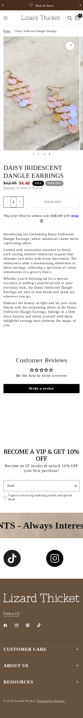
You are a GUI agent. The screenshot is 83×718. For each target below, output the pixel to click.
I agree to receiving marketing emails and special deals (40, 497)
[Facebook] (8, 625)
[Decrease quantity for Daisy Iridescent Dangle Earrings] (7, 202)
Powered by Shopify (51, 701)
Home (7, 31)
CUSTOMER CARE (25, 649)
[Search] (70, 18)
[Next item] (49, 154)
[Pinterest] (31, 625)
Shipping (9, 187)
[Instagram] (20, 625)
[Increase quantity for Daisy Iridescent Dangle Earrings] (19, 202)
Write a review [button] (41, 388)
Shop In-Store (45, 5)
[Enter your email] (75, 485)
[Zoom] (69, 46)
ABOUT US (15, 665)
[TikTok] (42, 625)
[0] (77, 18)
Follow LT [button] (11, 613)
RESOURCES (18, 681)
